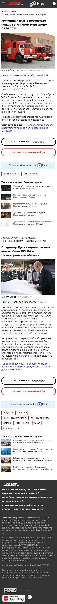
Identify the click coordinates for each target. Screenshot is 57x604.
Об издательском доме (16, 489)
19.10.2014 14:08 (8, 11)
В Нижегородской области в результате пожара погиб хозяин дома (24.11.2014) (27, 128)
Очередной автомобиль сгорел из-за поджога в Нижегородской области (33, 187)
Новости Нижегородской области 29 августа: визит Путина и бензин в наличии (33, 450)
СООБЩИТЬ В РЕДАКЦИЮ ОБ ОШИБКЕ (23, 509)
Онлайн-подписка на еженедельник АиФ (27, 497)
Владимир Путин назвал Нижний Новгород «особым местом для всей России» (32, 441)
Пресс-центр (40, 489)
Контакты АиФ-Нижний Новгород (22, 505)
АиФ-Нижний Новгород (33, 70)
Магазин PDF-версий (27, 493)
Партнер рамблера (26, 590)
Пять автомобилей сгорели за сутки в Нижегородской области (29, 196)
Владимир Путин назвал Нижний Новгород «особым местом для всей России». (26, 366)
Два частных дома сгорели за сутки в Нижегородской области (29, 214)
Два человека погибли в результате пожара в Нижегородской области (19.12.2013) (33, 223)
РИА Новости (25, 297)
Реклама (7, 493)
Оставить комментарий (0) (28, 152)
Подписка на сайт (13, 501)
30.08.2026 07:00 (9, 238)
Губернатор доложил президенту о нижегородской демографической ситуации (32, 459)
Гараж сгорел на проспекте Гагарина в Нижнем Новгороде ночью (30, 205)
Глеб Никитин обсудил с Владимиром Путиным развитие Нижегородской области (32, 468)
